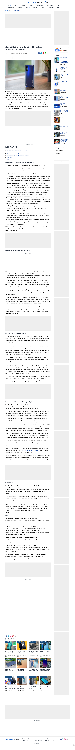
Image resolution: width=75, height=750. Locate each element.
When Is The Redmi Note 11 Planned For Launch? (45, 653)
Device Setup (11, 7)
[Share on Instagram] (10, 636)
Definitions (51, 7)
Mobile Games (58, 156)
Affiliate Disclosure (38, 740)
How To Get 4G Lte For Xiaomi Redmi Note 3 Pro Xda (64, 140)
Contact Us (47, 740)
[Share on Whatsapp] (45, 53)
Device (58, 5)
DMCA (53, 740)
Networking (50, 5)
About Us (24, 738)
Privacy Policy (25, 740)
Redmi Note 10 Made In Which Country (20, 671)
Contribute (55, 738)
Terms (31, 740)
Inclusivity (40, 738)
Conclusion (9, 157)
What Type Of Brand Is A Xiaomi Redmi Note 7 (45, 671)
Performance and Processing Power (14, 152)
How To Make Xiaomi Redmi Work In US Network (64, 83)
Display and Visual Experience (13, 153)
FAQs (7, 159)
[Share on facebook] (39, 53)
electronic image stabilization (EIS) (30, 450)
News (27, 7)
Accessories (30, 5)
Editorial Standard (31, 738)
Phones (23, 5)
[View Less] (15, 636)
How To (20, 7)
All (58, 7)
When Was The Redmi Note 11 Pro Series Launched (10, 688)
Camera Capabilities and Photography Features (17, 155)
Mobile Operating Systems (61, 161)
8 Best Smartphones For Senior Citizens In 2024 (64, 119)
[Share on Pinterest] (43, 53)
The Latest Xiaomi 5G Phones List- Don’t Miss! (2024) (21, 653)
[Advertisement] (37, 746)
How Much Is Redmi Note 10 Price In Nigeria (64, 68)
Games (15, 5)
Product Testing (47, 738)
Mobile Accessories (59, 150)
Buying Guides (40, 5)
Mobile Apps (58, 153)
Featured (44, 7)
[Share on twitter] (41, 53)
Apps (9, 5)
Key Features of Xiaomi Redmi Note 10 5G (16, 150)
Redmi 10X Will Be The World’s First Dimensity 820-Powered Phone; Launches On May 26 (64, 60)
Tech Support (35, 7)
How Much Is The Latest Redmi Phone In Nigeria (33, 671)
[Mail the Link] (50, 53)
